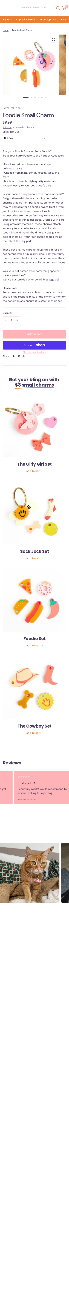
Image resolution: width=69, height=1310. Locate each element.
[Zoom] (53, 39)
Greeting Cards (48, 19)
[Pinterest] (24, 356)
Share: (6, 356)
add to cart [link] (33, 471)
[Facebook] (14, 356)
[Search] (58, 8)
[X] (19, 356)
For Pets (7, 19)
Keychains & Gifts (26, 19)
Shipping (7, 127)
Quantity (7, 312)
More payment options (34, 352)
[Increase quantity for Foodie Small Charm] (17, 320)
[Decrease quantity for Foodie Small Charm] (5, 320)
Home (5, 30)
